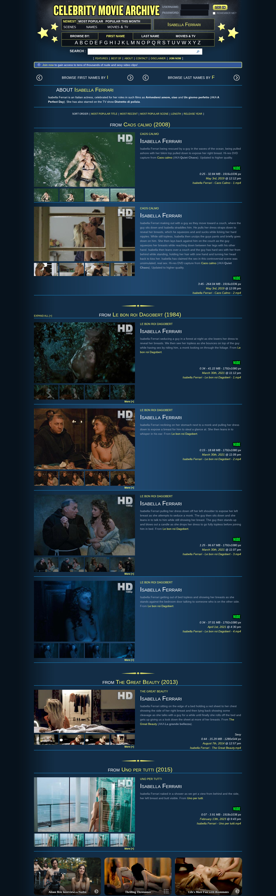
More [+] (129, 401)
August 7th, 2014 (214, 743)
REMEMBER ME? (226, 13)
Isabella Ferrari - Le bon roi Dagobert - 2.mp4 (212, 459)
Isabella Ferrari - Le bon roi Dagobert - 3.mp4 (212, 554)
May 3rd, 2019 (215, 178)
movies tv (117, 26)
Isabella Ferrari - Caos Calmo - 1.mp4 (217, 182)
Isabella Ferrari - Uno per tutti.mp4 (219, 823)
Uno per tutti (151, 779)
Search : (78, 51)
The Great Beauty (154, 691)
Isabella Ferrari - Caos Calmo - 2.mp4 (217, 292)
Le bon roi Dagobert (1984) (147, 314)
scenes (69, 26)
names (91, 26)
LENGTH (176, 113)
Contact (141, 58)
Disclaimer (158, 58)
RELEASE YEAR (193, 113)
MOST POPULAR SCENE (154, 113)
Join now (48, 65)
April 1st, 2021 (217, 626)
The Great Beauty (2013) (147, 682)
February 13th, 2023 (213, 819)
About (128, 58)
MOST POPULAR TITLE (104, 113)
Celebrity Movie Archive (106, 10)
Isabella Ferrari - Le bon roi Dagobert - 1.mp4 (212, 377)
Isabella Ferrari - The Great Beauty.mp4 (215, 747)
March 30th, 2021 (213, 372)
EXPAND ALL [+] (43, 315)
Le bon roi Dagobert (156, 324)
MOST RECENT (129, 113)
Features (101, 58)
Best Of (116, 58)
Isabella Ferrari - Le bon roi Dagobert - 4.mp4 (212, 631)
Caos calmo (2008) (146, 124)
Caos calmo (149, 133)
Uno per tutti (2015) (146, 769)
